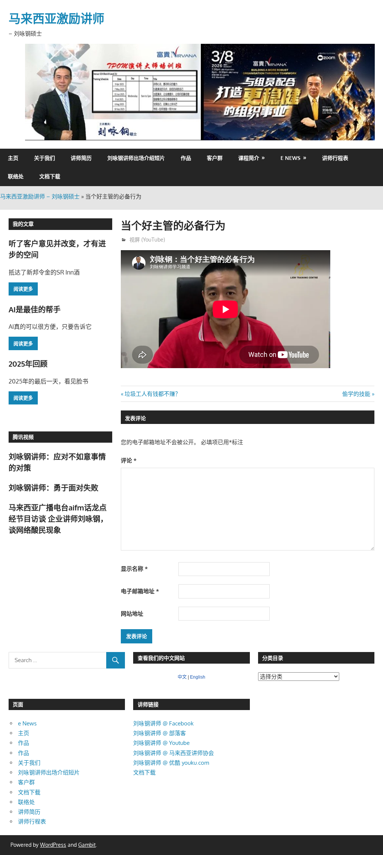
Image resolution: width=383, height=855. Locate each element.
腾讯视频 (23, 437)
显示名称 (134, 568)
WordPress (53, 845)
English (197, 677)
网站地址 (132, 613)
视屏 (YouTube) (147, 239)
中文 (182, 677)
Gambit (87, 845)
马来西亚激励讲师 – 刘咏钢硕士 (40, 196)
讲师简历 (81, 158)
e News (290, 158)
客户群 (215, 158)
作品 (186, 158)
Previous (34, 90)
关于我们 (44, 158)
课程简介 (248, 158)
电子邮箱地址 (140, 591)
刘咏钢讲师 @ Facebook (163, 723)
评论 (129, 460)
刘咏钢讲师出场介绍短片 (136, 158)
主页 (13, 158)
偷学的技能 (356, 393)
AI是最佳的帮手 (35, 309)
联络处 (16, 176)
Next (365, 90)
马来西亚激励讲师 (56, 18)
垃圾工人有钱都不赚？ (152, 393)
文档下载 (49, 176)
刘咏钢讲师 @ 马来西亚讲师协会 (173, 753)
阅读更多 (23, 289)
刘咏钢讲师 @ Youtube (161, 742)
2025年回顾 (28, 364)
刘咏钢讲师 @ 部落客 (159, 733)
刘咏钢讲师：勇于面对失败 (53, 487)
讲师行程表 (335, 158)
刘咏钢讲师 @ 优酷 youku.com (171, 762)
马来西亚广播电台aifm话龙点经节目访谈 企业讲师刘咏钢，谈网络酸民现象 (58, 519)
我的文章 (23, 224)
